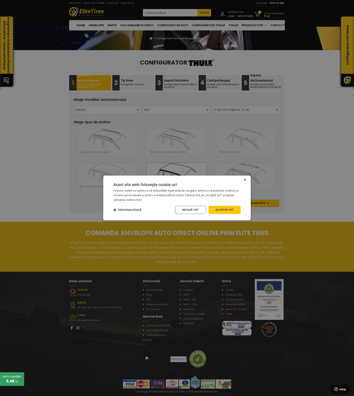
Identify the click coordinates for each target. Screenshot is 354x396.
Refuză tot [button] (190, 209)
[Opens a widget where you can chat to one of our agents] (340, 389)
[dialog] (177, 198)
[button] (127, 210)
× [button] (244, 179)
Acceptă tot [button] (225, 209)
